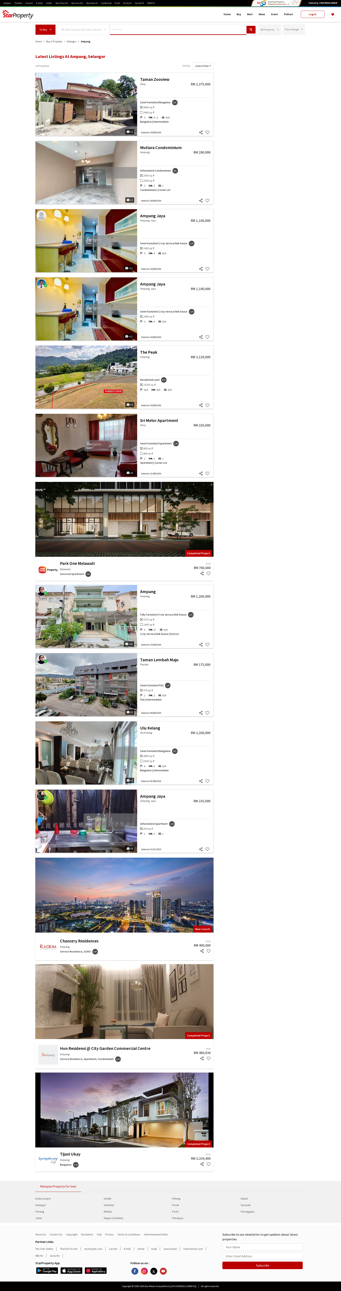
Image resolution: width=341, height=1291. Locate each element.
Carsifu (113, 1249)
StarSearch (92, 3)
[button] (45, 29)
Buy (239, 14)
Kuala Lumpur (43, 1198)
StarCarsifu (77, 3)
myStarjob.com (93, 1249)
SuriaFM (139, 3)
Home (227, 14)
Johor (38, 1218)
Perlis (175, 1211)
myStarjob (106, 3)
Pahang (176, 1198)
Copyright (72, 1234)
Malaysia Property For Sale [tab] (58, 1186)
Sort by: (187, 65)
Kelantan (109, 1205)
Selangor (40, 1205)
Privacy (109, 1234)
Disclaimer (87, 1234)
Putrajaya (177, 1218)
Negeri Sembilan (113, 1218)
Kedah (107, 1198)
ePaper (7, 3)
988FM (151, 3)
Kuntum (127, 3)
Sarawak (246, 1205)
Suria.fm (55, 1255)
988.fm (39, 1255)
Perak (175, 1205)
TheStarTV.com (69, 1249)
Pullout (288, 14)
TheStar (18, 3)
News (262, 14)
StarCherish (61, 3)
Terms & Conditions (128, 1234)
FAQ (99, 1234)
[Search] (251, 30)
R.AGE (39, 3)
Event (274, 14)
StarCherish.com (193, 1249)
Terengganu (248, 1211)
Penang (39, 1211)
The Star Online (44, 1249)
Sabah (244, 1198)
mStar (49, 3)
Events (29, 3)
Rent (250, 14)
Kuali (117, 3)
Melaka (108, 1211)
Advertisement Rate (156, 1234)
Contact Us (56, 1234)
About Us (40, 1234)
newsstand (170, 1249)
